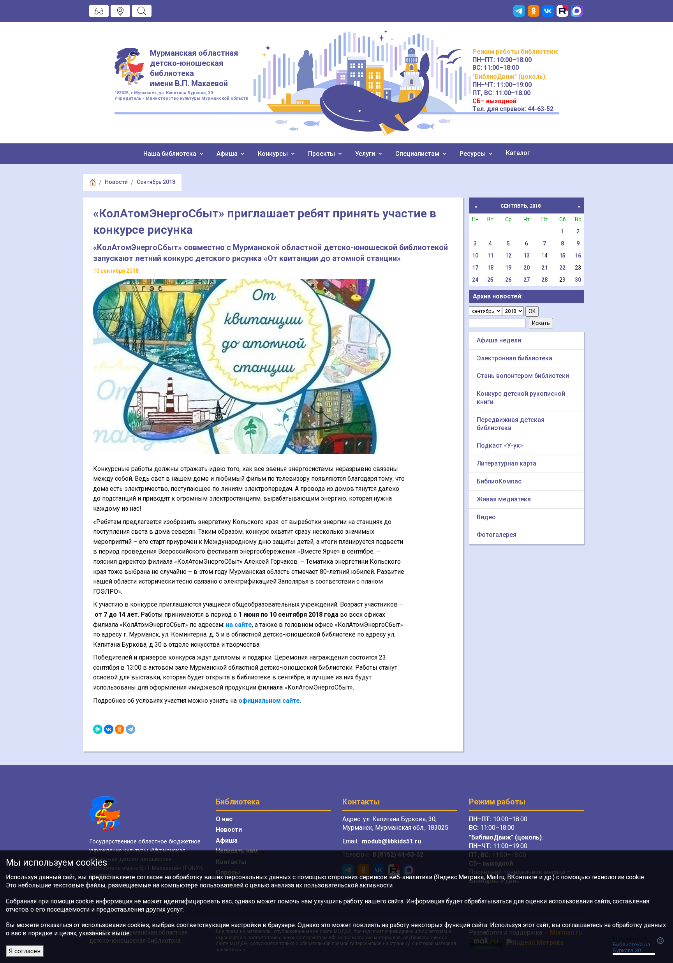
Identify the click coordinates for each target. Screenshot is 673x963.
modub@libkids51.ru (391, 841)
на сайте (239, 624)
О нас (224, 819)
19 (508, 268)
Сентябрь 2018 (156, 182)
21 (544, 268)
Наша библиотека (170, 153)
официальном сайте (269, 700)
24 (475, 280)
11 (490, 255)
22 (562, 268)
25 (490, 280)
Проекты (322, 153)
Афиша (228, 153)
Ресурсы (473, 153)
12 (508, 255)
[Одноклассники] (119, 729)
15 (562, 255)
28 (544, 280)
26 (508, 280)
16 (578, 255)
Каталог (518, 153)
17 (475, 268)
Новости (116, 182)
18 (490, 268)
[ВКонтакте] (108, 729)
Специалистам (418, 153)
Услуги (366, 153)
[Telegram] (130, 729)
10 (475, 255)
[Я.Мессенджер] (97, 729)
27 (526, 280)
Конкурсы (273, 153)
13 (526, 255)
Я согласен (25, 951)
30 (578, 280)
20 (526, 268)
